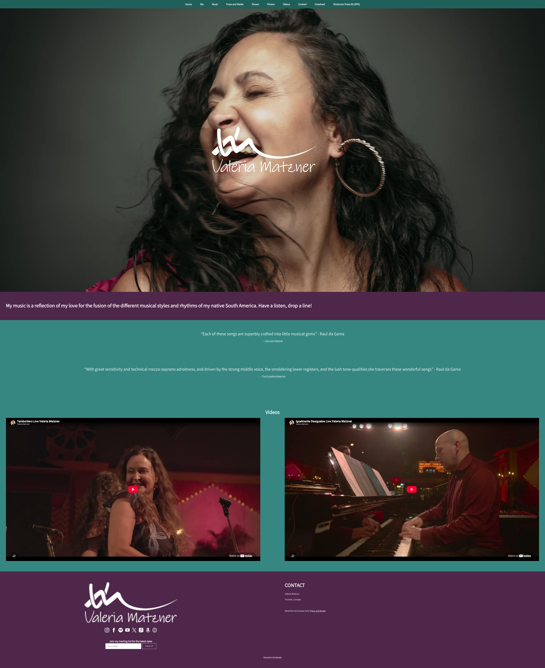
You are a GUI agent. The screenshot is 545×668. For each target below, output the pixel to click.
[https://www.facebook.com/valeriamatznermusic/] (114, 630)
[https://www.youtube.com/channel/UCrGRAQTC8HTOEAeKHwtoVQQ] (127, 630)
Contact (302, 4)
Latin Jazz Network (274, 340)
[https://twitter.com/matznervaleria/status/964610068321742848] (134, 630)
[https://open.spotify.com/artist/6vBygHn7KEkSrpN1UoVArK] (120, 630)
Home (188, 4)
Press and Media (234, 4)
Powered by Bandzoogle (272, 657)
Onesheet (320, 4)
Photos (271, 4)
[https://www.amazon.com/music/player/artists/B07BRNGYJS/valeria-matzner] (148, 630)
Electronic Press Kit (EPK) (346, 4)
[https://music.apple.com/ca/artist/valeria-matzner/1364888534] (141, 630)
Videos (286, 4)
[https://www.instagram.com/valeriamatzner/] (107, 630)
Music (215, 4)
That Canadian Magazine (273, 376)
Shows (255, 4)
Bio (202, 4)
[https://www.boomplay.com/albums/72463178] (154, 630)
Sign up (149, 646)
